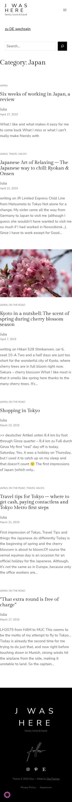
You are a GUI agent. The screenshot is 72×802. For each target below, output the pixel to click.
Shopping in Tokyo (20, 410)
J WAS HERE (17, 8)
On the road (17, 305)
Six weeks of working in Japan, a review (35, 97)
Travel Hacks (18, 154)
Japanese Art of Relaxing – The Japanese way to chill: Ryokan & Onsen (34, 168)
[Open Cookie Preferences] (7, 796)
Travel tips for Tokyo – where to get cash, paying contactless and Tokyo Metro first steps (34, 502)
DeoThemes (53, 778)
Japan (4, 85)
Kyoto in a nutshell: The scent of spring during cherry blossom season (34, 319)
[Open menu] (64, 10)
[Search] (62, 46)
